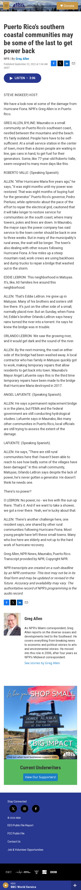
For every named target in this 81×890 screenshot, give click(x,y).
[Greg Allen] (12, 624)
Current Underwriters (40, 767)
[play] (5, 885)
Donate (69, 5)
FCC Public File (16, 833)
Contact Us (14, 841)
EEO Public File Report (20, 825)
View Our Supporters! (40, 777)
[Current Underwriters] (40, 722)
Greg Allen (22, 59)
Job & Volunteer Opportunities (25, 849)
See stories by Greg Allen (42, 663)
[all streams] (76, 885)
